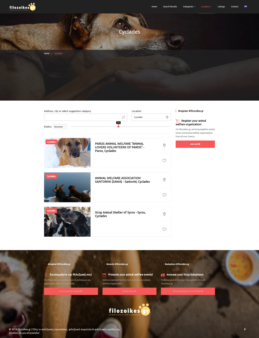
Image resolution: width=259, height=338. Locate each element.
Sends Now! (128, 291)
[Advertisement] (129, 80)
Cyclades (51, 142)
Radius (48, 126)
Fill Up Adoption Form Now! (187, 291)
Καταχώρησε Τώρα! (69, 291)
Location (136, 111)
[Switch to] (245, 6)
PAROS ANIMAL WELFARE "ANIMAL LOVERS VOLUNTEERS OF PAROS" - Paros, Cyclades (119, 147)
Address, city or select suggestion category (67, 111)
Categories (188, 6)
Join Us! (194, 144)
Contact (234, 6)
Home (154, 6)
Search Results (170, 6)
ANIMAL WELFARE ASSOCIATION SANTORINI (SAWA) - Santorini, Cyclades (122, 179)
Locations (205, 6)
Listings (221, 6)
